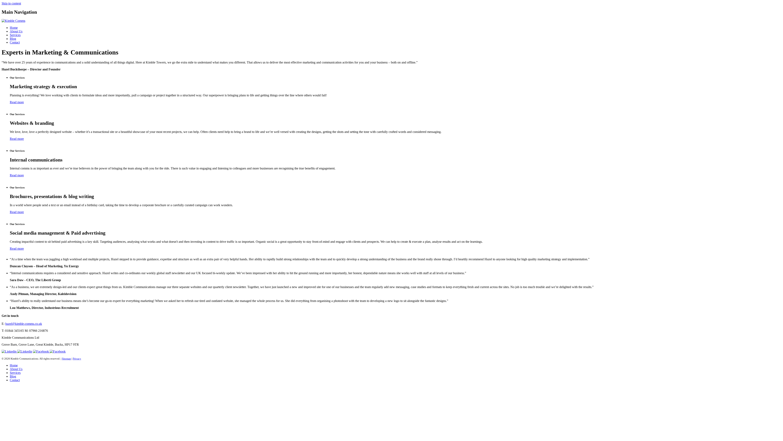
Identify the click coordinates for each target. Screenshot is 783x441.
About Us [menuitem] (16, 369)
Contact (15, 42)
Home (14, 27)
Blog (13, 38)
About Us (16, 31)
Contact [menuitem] (15, 380)
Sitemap (66, 358)
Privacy (77, 358)
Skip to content (11, 3)
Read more (17, 102)
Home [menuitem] (14, 365)
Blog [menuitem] (13, 376)
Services (15, 35)
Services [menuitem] (15, 372)
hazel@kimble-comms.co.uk (23, 323)
